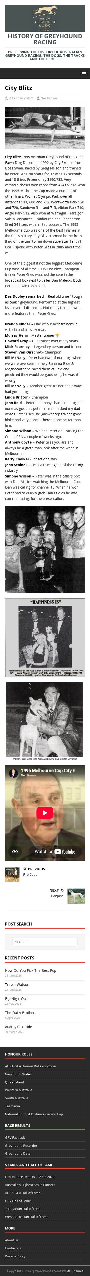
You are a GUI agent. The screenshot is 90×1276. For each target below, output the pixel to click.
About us (11, 1240)
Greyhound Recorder (21, 1145)
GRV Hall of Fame (18, 1201)
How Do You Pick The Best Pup (30, 970)
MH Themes (74, 1271)
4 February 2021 (22, 98)
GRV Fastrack (15, 1137)
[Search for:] (45, 942)
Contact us (13, 1248)
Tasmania (12, 1106)
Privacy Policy (15, 1256)
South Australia (16, 1098)
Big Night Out (16, 998)
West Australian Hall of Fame (26, 1216)
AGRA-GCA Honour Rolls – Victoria (30, 1066)
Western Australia (18, 1090)
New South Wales (18, 1074)
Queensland (14, 1082)
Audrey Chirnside (18, 1026)
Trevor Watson (17, 984)
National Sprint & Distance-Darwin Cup (34, 1114)
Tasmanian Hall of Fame (23, 1208)
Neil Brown (49, 98)
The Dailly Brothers (20, 1012)
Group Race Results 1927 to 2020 (29, 1176)
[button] (83, 73)
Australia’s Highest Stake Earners (30, 1184)
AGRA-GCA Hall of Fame (22, 1193)
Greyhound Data (17, 1153)
